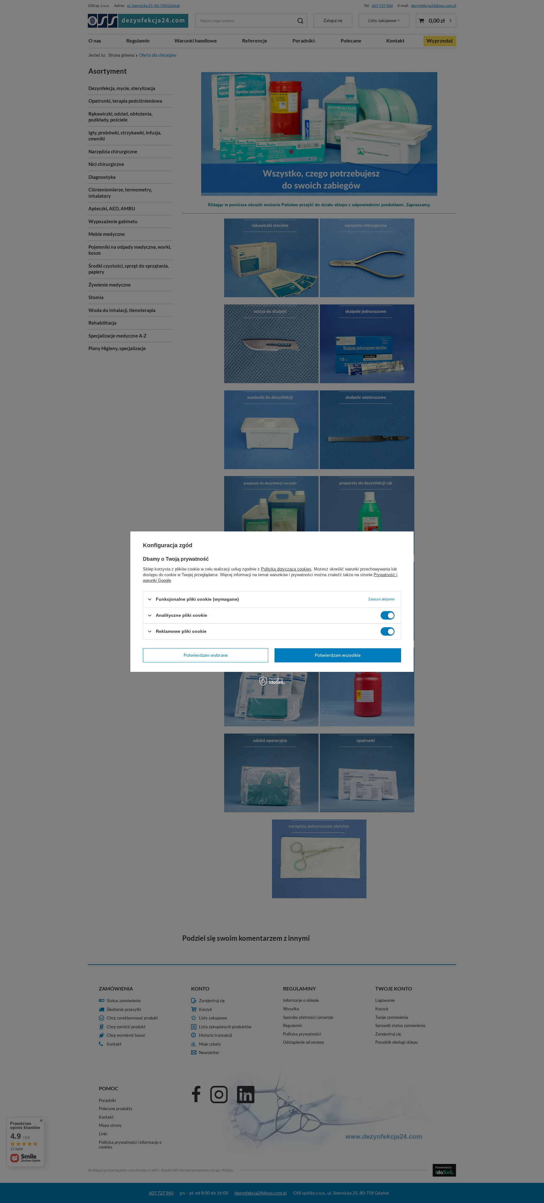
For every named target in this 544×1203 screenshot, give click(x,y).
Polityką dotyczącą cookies (286, 568)
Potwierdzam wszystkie (337, 655)
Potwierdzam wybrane (206, 655)
